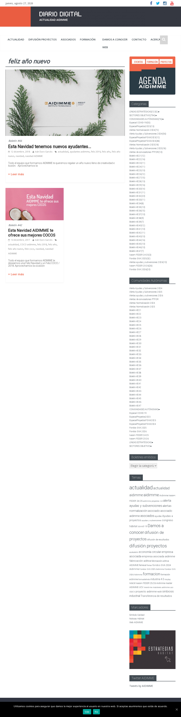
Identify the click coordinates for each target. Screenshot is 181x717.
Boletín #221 (137, 156)
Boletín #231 (137, 192)
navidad (20, 156)
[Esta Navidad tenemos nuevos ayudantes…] (65, 72)
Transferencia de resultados (156, 596)
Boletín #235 (137, 207)
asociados (68, 39)
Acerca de (157, 39)
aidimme (151, 495)
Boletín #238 (136, 218)
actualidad (16, 39)
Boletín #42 (15, 225)
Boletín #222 (137, 159)
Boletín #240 (137, 225)
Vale (87, 711)
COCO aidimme (28, 244)
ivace (132, 583)
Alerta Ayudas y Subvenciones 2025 (147, 148)
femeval (143, 565)
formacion (151, 574)
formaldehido (144, 579)
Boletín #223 (137, 163)
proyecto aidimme (146, 591)
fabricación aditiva (140, 560)
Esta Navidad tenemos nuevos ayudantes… (49, 146)
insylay (168, 579)
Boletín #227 (137, 177)
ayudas (158, 516)
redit (159, 591)
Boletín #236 (137, 210)
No (96, 711)
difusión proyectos (42, 39)
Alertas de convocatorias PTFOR (145, 152)
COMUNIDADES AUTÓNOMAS (145, 119)
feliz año (106, 151)
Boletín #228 (137, 181)
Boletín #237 (137, 214)
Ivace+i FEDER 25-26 (141, 266)
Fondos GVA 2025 (139, 258)
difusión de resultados (158, 539)
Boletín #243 (137, 236)
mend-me (148, 587)
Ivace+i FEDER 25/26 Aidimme (150, 583)
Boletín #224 (137, 167)
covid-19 (142, 526)
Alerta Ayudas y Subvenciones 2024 (147, 134)
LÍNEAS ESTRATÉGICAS (143, 111)
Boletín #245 (137, 244)
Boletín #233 (137, 200)
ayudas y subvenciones (151, 520)
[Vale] (176, 709)
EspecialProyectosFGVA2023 (144, 137)
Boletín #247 (136, 251)
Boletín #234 (136, 203)
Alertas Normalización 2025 (144, 144)
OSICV (132, 592)
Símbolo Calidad (136, 615)
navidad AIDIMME (34, 156)
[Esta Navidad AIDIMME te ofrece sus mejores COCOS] (34, 190)
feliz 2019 (96, 151)
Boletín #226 (137, 174)
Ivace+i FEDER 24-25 (140, 255)
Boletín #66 (15, 140)
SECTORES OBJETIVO (142, 115)
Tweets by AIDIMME (141, 686)
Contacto (139, 39)
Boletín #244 (137, 240)
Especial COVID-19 (139, 122)
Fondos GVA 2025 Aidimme (151, 569)
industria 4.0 (157, 579)
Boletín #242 (137, 233)
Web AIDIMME (136, 622)
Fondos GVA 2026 (139, 269)
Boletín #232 (137, 196)
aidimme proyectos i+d (153, 501)
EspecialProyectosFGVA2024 (144, 141)
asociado (154, 510)
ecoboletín (133, 552)
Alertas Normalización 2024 (144, 130)
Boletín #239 (136, 222)
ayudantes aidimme (80, 151)
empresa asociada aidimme (158, 556)
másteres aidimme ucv (163, 587)
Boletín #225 (137, 170)
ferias (149, 565)
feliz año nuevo (15, 248)
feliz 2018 (42, 244)
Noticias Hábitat (136, 618)
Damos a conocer (114, 39)
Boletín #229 (137, 185)
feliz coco (29, 248)
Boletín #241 (137, 229)
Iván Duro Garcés (43, 151)
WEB (105, 47)
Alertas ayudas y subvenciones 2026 (148, 262)
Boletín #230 (137, 189)
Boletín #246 (137, 247)
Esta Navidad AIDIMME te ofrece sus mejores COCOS (31, 232)
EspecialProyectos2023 (141, 126)
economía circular (150, 552)
